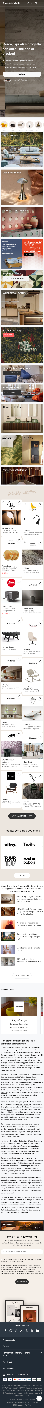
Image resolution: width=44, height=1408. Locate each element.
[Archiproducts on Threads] (27, 1330)
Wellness (4, 1080)
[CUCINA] (21, 125)
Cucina (28, 1077)
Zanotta (4, 1092)
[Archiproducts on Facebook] (6, 1330)
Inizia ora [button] (22, 74)
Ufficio (21, 1077)
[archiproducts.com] (12, 3)
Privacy (12, 1400)
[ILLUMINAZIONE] (30, 125)
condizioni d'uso (26, 1265)
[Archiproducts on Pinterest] (16, 1330)
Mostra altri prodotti (22, 816)
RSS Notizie (33, 1402)
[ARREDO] (4, 125)
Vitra (18, 1090)
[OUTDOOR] (38, 125)
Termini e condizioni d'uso (16, 1402)
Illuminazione (35, 1075)
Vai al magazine (22, 975)
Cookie (32, 1400)
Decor (34, 1077)
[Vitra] (10, 844)
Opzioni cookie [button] (22, 1400)
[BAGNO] (12, 125)
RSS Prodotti (18, 1405)
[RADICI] (11, 450)
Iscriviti (23, 1281)
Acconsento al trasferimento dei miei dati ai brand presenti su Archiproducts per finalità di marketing (21, 1260)
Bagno (3, 1077)
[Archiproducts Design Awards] (32, 254)
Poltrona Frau (23, 1104)
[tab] (22, 1340)
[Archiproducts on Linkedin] (37, 1330)
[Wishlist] (32, 3)
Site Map (28, 1405)
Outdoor (11, 1077)
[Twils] (29, 844)
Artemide (33, 1090)
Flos (27, 1090)
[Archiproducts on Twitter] (21, 1330)
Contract (13, 1080)
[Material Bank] (11, 254)
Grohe (26, 1171)
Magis (9, 1109)
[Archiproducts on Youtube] (32, 1330)
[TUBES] (32, 450)
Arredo (24, 1075)
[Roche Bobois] (29, 861)
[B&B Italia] (10, 861)
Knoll (23, 1090)
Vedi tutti (22, 875)
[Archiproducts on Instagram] (11, 1330)
